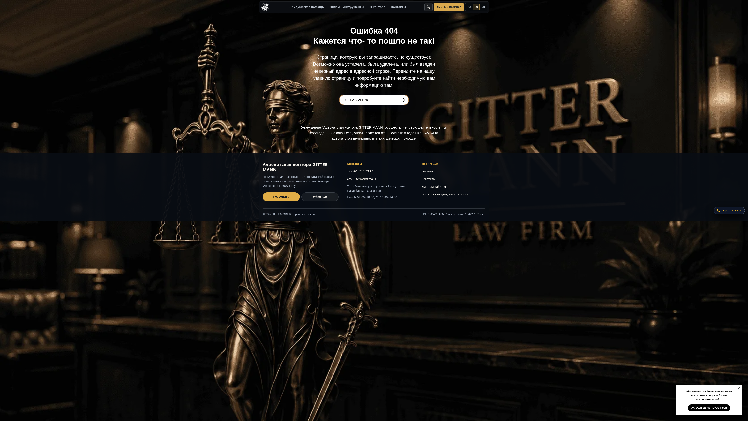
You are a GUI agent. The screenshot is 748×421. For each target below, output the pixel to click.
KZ (469, 7)
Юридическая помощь (306, 7)
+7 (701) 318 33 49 (360, 171)
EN (483, 7)
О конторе (377, 7)
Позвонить (281, 196)
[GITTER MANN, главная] (265, 7)
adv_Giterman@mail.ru (362, 179)
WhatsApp (320, 196)
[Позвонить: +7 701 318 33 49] (428, 7)
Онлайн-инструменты (347, 7)
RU (476, 7)
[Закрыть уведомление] (739, 388)
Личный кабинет (449, 7)
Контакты (398, 7)
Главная (427, 171)
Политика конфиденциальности (445, 194)
